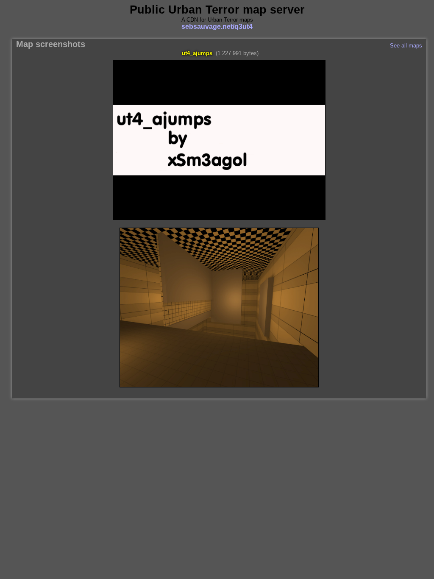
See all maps (406, 45)
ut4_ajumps (197, 53)
